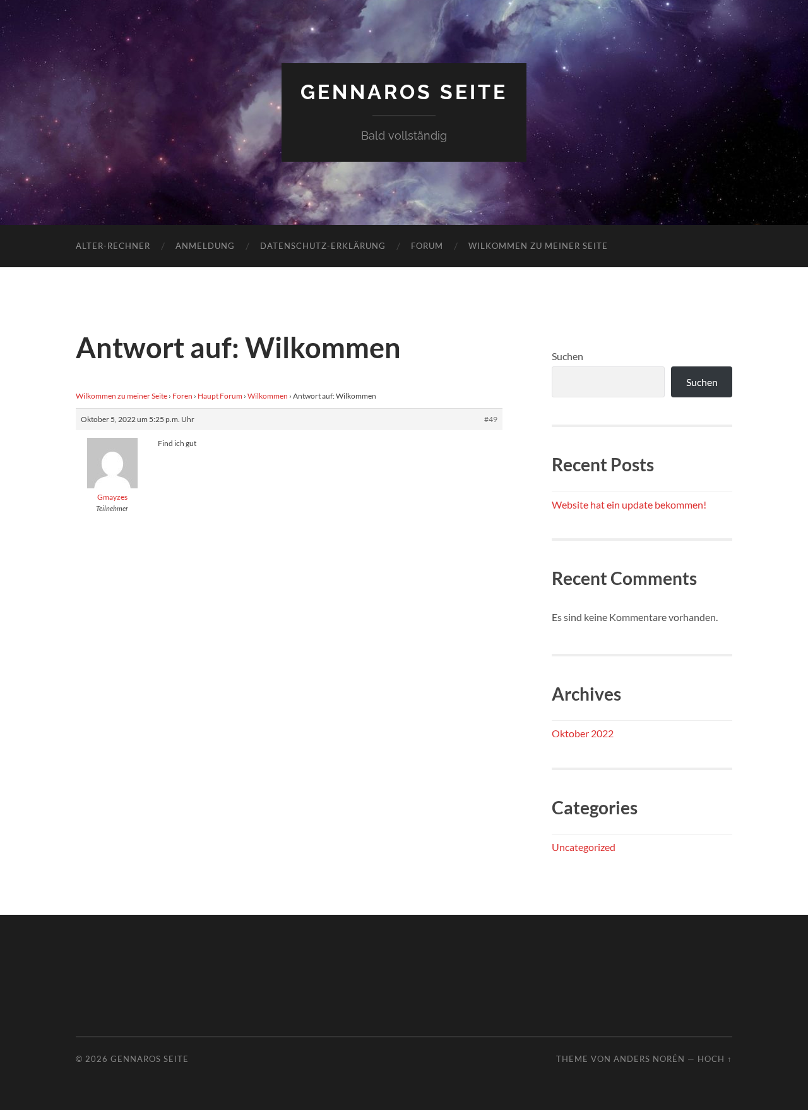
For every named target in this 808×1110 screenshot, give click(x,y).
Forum (427, 246)
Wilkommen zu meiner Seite (538, 246)
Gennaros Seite (404, 92)
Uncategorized (583, 847)
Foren (182, 396)
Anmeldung (205, 246)
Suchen (567, 356)
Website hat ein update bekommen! (629, 504)
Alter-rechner (113, 246)
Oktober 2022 (583, 733)
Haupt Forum (220, 396)
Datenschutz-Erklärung (323, 246)
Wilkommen (267, 396)
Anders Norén (649, 1059)
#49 (490, 419)
